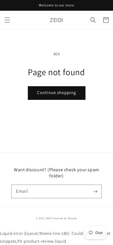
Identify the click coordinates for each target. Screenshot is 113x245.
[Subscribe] (95, 191)
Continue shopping (56, 92)
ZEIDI (49, 218)
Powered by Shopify (64, 218)
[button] (7, 20)
